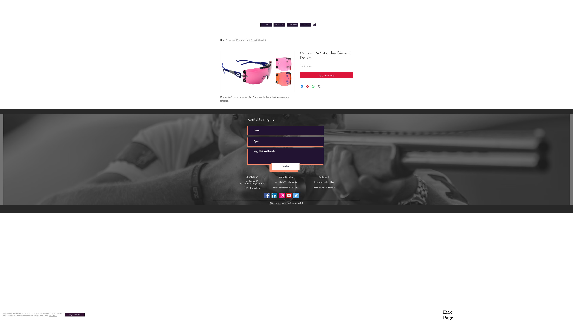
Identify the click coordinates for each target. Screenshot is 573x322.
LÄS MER (53, 316)
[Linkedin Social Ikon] (274, 195)
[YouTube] (289, 195)
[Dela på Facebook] (302, 86)
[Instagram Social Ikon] (282, 195)
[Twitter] (296, 195)
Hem (222, 40)
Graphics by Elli (296, 203)
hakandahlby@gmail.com (285, 187)
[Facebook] (267, 195)
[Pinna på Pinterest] (307, 86)
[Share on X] (319, 86)
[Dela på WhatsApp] (313, 86)
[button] (314, 24)
